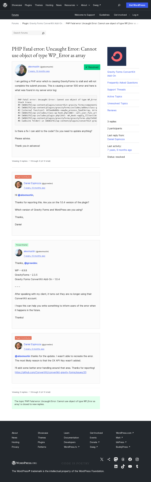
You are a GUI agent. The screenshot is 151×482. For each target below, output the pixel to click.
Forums (15, 15)
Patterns (42, 447)
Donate (95, 442)
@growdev (30, 263)
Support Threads (116, 89)
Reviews (111, 110)
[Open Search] (119, 5)
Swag (94, 447)
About (15, 433)
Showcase (43, 433)
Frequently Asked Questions (122, 82)
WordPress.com (125, 433)
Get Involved (96, 433)
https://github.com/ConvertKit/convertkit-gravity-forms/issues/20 (50, 372)
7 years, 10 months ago (39, 71)
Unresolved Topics (117, 103)
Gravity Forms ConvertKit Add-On (45, 23)
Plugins (41, 442)
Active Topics (114, 96)
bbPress (121, 442)
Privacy (15, 447)
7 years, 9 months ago (34, 349)
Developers (70, 442)
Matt (119, 437)
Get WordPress (137, 5)
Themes (42, 437)
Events (93, 437)
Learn (66, 433)
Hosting (15, 442)
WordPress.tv (72, 447)
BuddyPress (123, 447)
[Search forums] (43, 32)
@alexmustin (25, 195)
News (14, 437)
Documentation (71, 437)
